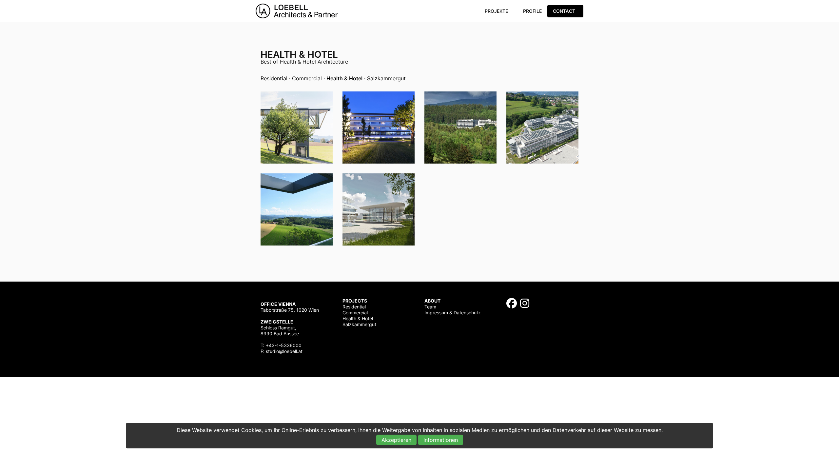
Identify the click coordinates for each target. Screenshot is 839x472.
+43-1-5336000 (284, 345)
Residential (274, 78)
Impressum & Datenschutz (452, 312)
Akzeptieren (396, 440)
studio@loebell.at (284, 351)
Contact (564, 11)
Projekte (496, 11)
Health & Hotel (357, 318)
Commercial (307, 78)
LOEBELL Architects (297, 11)
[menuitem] (497, 11)
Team (430, 306)
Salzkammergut (386, 78)
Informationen (440, 440)
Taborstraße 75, (278, 310)
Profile (532, 11)
